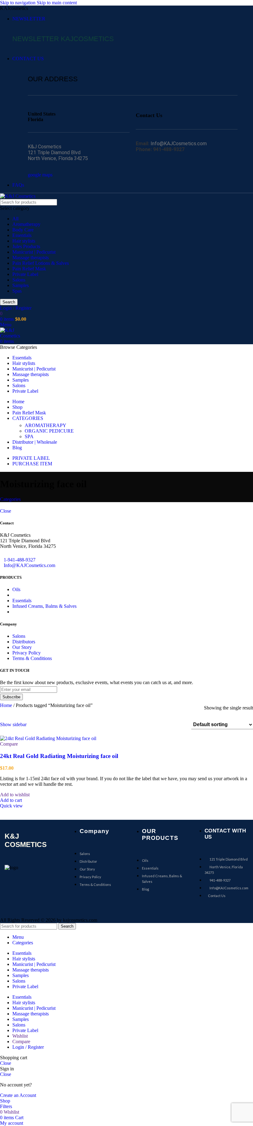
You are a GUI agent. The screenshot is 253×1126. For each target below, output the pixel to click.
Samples (20, 285)
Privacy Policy (26, 652)
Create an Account (18, 1095)
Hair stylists (23, 240)
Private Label (25, 274)
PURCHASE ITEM (32, 463)
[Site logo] (17, 195)
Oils (16, 589)
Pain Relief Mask (29, 268)
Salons (18, 279)
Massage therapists (30, 257)
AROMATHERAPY (45, 425)
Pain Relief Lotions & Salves (40, 263)
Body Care (23, 229)
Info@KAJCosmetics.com (29, 565)
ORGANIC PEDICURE (49, 431)
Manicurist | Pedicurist (34, 252)
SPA (29, 436)
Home (6, 705)
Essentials (21, 235)
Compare (21, 1041)
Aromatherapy (26, 224)
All (15, 218)
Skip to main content (57, 2)
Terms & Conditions (32, 658)
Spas (17, 291)
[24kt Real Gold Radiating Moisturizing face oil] (48, 738)
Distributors (23, 641)
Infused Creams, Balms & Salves (44, 606)
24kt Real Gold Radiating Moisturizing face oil (59, 756)
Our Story (22, 647)
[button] (11, 800)
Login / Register (28, 1047)
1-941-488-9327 (19, 559)
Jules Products (26, 246)
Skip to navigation (18, 2)
